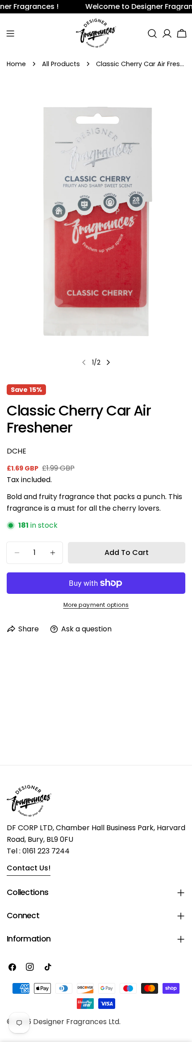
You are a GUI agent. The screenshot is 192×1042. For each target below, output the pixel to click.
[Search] (152, 33)
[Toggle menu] (10, 33)
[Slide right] (108, 362)
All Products (61, 63)
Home (16, 63)
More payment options (96, 605)
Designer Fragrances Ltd (76, 1022)
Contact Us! (28, 868)
